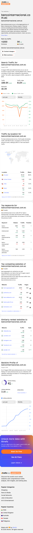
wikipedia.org (7, 331)
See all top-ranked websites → (9, 354)
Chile (5, 184)
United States (7, 179)
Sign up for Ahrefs (6, 197)
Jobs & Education (7, 498)
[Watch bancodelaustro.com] (30, 298)
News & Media (6, 492)
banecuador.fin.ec (8, 302)
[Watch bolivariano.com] (30, 308)
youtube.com (7, 335)
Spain (5, 188)
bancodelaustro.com (9, 297)
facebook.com (8, 345)
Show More (4, 35)
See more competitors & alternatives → (11, 311)
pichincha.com (7, 292)
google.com (7, 350)
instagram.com (8, 340)
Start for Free (16, 451)
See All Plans (16, 457)
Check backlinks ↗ (21, 392)
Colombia (6, 192)
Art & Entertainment (7, 500)
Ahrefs (15, 527)
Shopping (4, 490)
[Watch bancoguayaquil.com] (30, 289)
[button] (6, 417)
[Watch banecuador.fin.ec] (30, 303)
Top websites (5, 11)
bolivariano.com (8, 307)
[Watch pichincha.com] (30, 293)
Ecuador (6, 175)
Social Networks (6, 495)
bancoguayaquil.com (9, 288)
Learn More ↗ (16, 463)
